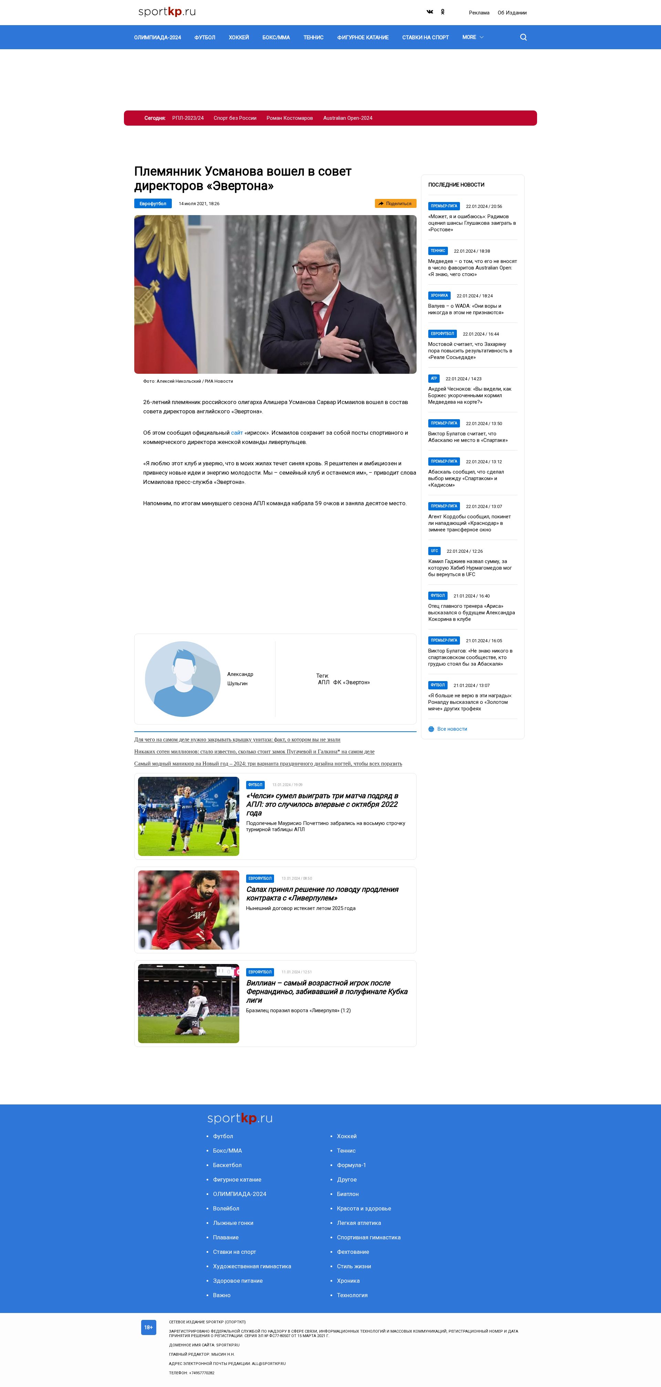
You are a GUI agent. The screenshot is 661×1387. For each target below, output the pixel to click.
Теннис (438, 251)
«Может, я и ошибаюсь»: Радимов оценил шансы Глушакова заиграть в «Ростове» (472, 223)
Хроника (439, 295)
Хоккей (347, 1136)
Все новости (452, 729)
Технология (352, 1295)
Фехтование (353, 1251)
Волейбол (226, 1208)
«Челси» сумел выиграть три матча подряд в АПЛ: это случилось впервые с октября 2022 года (322, 804)
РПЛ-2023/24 (187, 118)
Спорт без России (235, 118)
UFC (434, 551)
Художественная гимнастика (252, 1266)
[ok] (443, 13)
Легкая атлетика (359, 1222)
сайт (237, 432)
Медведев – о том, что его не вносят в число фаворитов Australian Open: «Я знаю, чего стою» (472, 267)
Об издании (512, 13)
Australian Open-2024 (347, 118)
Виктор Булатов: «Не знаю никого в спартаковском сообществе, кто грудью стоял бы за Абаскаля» (470, 657)
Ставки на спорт (234, 1251)
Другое (347, 1179)
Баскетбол (227, 1165)
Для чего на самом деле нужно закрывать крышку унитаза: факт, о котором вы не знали (237, 739)
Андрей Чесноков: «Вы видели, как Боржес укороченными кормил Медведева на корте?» (470, 395)
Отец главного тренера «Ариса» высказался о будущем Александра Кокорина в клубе (471, 612)
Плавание (226, 1237)
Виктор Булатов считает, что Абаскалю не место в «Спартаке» (468, 437)
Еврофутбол (153, 203)
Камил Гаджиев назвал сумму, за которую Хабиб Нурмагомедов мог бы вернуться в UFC (470, 568)
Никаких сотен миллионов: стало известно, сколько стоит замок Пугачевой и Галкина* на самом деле (254, 751)
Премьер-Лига (444, 206)
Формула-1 (352, 1165)
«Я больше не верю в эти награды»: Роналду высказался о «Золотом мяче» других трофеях (470, 702)
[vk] (430, 13)
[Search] (523, 37)
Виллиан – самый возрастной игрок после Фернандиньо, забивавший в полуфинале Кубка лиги (326, 991)
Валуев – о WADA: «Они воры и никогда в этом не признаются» (466, 309)
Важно (222, 1295)
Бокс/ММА (227, 1150)
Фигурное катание (237, 1179)
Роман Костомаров (290, 118)
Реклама (480, 13)
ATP (434, 378)
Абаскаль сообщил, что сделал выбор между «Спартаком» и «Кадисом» (466, 478)
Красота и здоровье (364, 1208)
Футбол (438, 595)
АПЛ (324, 682)
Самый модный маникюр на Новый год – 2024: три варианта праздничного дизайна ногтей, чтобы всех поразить (268, 763)
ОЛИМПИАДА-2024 (239, 1193)
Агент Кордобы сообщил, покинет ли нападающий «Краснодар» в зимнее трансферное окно (469, 523)
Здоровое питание (238, 1280)
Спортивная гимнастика (369, 1237)
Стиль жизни (354, 1266)
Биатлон (348, 1193)
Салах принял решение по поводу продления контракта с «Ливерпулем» (322, 893)
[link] (275, 294)
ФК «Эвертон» (351, 682)
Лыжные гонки (233, 1222)
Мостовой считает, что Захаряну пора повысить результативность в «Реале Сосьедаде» (470, 350)
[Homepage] (167, 12)
